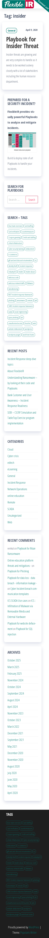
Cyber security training (16, 248)
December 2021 (15, 733)
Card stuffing (28, 226)
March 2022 (13, 726)
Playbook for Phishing (18, 571)
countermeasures (28, 231)
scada (10, 311)
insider (20, 271)
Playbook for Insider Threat (22, 42)
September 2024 (15, 693)
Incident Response (16, 482)
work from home (28, 334)
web (34, 323)
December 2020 (15, 753)
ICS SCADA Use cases (17, 600)
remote (29, 300)
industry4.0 (12, 271)
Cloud (10, 449)
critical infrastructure (15, 243)
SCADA (10, 509)
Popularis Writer (28, 932)
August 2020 (13, 766)
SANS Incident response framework (20, 306)
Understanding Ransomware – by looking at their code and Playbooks (22, 382)
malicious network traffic (16, 283)
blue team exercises (15, 226)
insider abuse (30, 271)
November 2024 (15, 680)
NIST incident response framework (20, 294)
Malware (30, 283)
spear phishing (13, 317)
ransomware (21, 300)
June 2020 (12, 779)
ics (35, 260)
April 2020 (12, 793)
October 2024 (14, 687)
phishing (11, 300)
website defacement (15, 329)
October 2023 (14, 720)
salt (36, 300)
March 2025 (13, 667)
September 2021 (15, 740)
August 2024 (13, 700)
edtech (10, 462)
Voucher (27, 323)
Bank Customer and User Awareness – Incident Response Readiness (19, 400)
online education (15, 496)
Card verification (13, 231)
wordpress (28, 329)
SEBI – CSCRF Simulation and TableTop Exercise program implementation (21, 417)
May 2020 (12, 786)
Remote (11, 502)
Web (9, 522)
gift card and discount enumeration (20, 260)
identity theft (12, 266)
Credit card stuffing (29, 237)
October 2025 (14, 660)
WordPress (34, 927)
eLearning (12, 469)
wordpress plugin (14, 334)
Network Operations (17, 489)
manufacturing (13, 288)
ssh (22, 317)
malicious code (13, 277)
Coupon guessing (14, 237)
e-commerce (12, 254)
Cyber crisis (13, 456)
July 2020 (12, 773)
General (11, 30)
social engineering (20, 311)
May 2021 (12, 746)
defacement (30, 248)
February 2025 (14, 673)
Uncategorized (14, 515)
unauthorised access (15, 323)
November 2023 (15, 713)
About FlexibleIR (15, 371)
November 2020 (15, 760)
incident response (26, 266)
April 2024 (12, 706)
